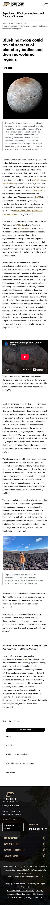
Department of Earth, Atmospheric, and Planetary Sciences (23, 14)
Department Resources (14, 850)
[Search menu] (45, 4)
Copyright (9, 883)
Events (9, 745)
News (11, 23)
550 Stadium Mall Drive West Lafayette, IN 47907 (11, 812)
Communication (11, 838)
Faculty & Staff (11, 856)
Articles (17, 23)
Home (4, 23)
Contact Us (37, 897)
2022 (24, 23)
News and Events (25, 729)
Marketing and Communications (20, 763)
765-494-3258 (8, 819)
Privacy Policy (25, 897)
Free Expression (24, 894)
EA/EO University (26, 890)
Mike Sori (21, 224)
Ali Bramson (23, 228)
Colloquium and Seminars (17, 754)
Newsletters (11, 772)
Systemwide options (9, 827)
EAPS (37, 197)
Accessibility (12, 890)
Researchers (39, 190)
